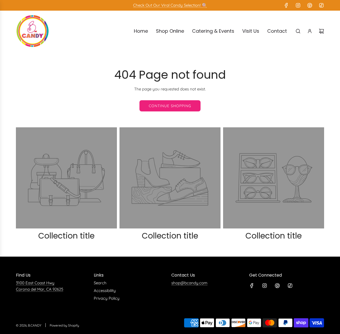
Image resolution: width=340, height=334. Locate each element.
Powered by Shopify (64, 325)
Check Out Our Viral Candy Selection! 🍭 (170, 5)
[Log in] (310, 31)
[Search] (298, 31)
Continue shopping (170, 105)
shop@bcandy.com (189, 282)
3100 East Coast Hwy (35, 282)
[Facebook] (286, 5)
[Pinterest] (310, 5)
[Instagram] (298, 5)
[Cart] (321, 31)
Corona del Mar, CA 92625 (39, 289)
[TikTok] (321, 5)
